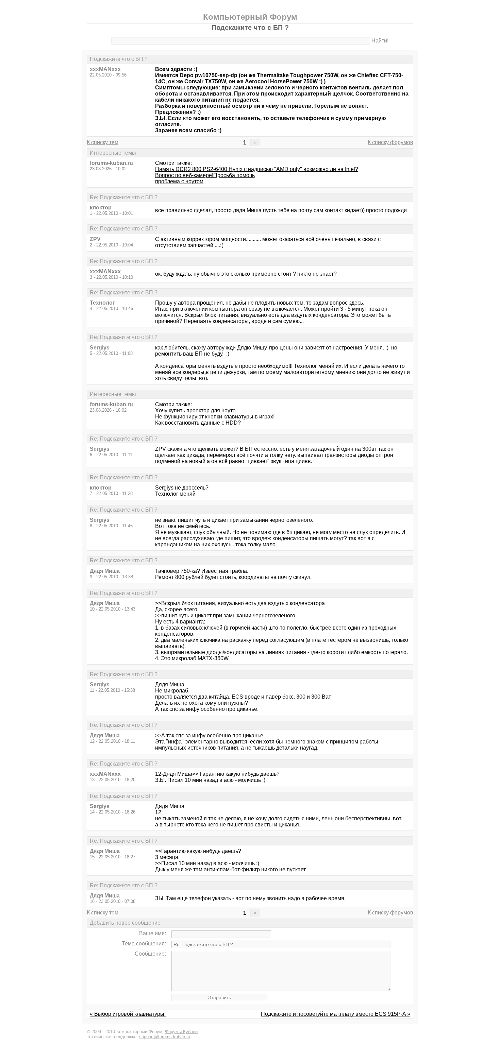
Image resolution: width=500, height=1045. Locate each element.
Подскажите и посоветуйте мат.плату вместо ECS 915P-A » (335, 1014)
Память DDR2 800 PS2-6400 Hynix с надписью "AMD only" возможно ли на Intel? (256, 169)
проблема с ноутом (179, 181)
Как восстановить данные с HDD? (198, 423)
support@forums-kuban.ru (164, 1036)
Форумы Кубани (181, 1031)
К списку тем (102, 142)
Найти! (379, 41)
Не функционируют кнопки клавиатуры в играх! (214, 416)
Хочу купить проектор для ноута (195, 410)
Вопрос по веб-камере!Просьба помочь (205, 175)
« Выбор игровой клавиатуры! (128, 1014)
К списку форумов (390, 142)
